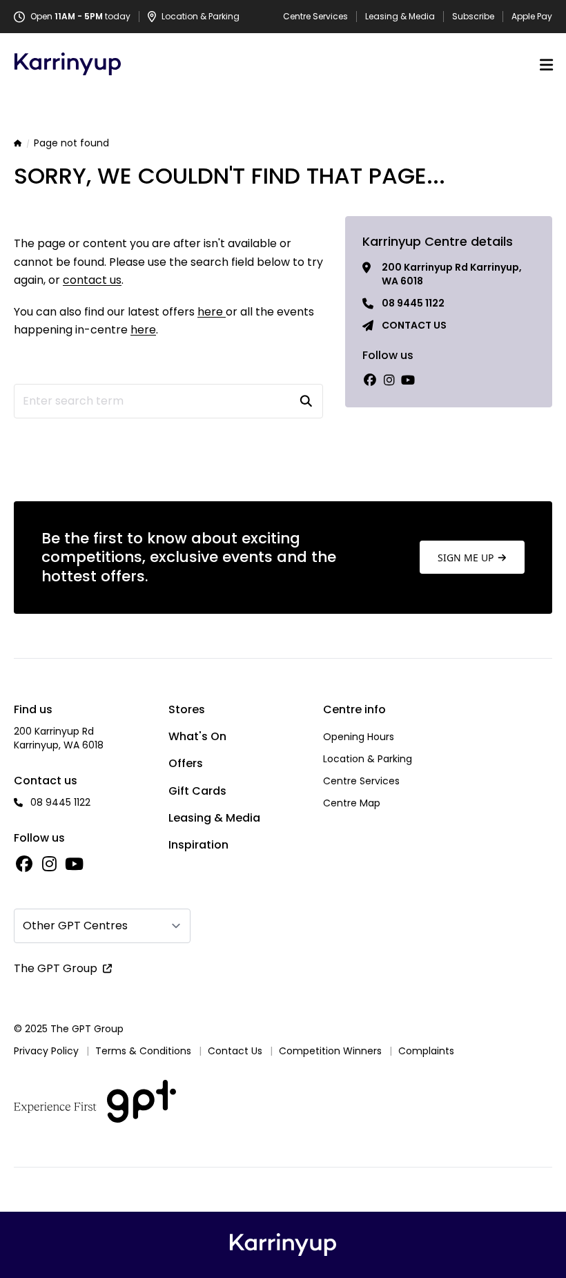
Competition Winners (330, 1051)
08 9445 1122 (413, 303)
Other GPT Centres (75, 925)
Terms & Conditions (143, 1051)
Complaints (426, 1051)
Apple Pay (531, 16)
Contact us (414, 325)
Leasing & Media (400, 16)
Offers (185, 763)
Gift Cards (197, 790)
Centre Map (351, 803)
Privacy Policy (46, 1051)
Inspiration (198, 844)
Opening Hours (358, 737)
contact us (92, 280)
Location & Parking (367, 759)
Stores (186, 709)
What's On (197, 736)
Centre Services (315, 16)
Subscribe (473, 16)
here (211, 312)
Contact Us (235, 1051)
